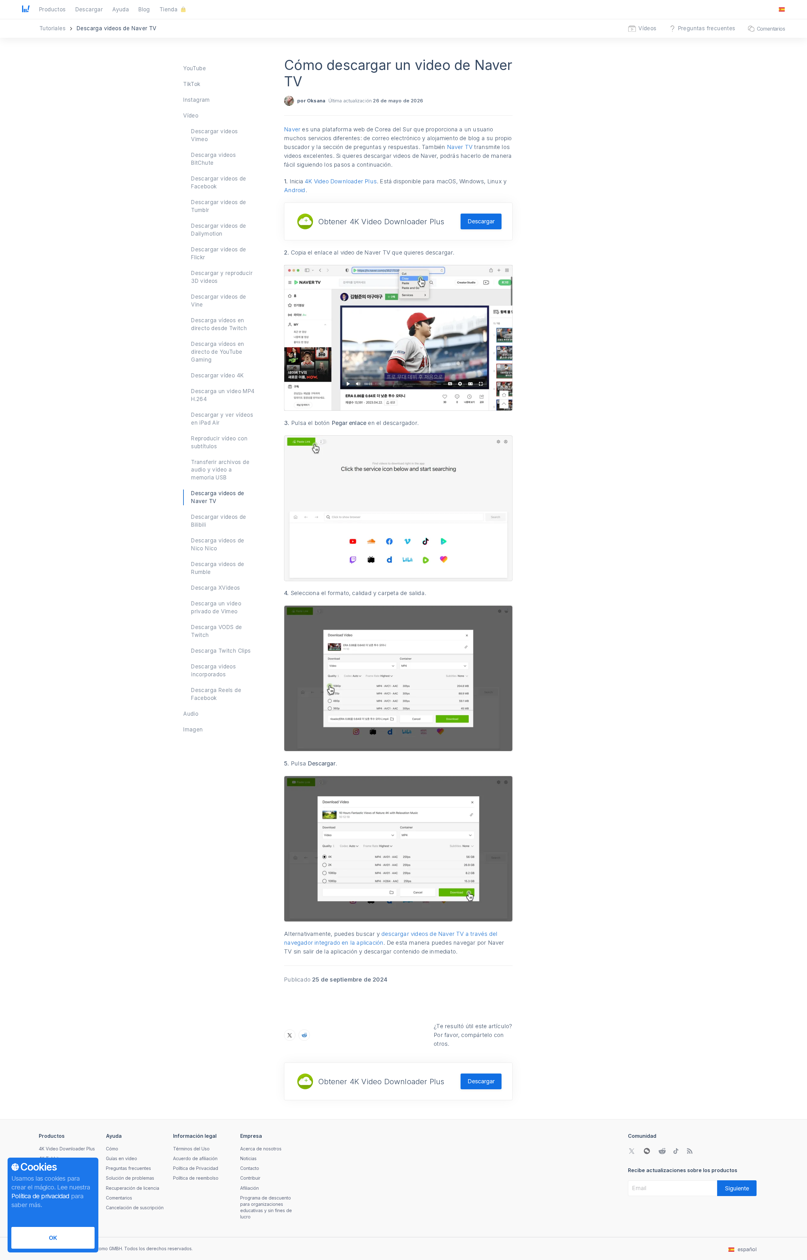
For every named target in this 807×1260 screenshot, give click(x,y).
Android (294, 190)
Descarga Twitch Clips (221, 651)
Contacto (249, 1168)
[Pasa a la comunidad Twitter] (632, 1151)
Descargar (481, 221)
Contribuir (250, 1178)
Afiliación (249, 1188)
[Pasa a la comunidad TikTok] (676, 1151)
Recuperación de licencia (132, 1188)
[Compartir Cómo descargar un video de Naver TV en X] (289, 1035)
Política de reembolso (195, 1178)
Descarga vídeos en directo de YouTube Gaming (217, 352)
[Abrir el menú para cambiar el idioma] (782, 9)
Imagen (193, 729)
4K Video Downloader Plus (341, 181)
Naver (292, 129)
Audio (190, 714)
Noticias (248, 1158)
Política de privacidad (40, 1196)
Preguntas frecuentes (128, 1168)
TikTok (191, 84)
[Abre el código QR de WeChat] (647, 1151)
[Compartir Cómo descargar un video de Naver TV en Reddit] (304, 1035)
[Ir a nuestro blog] (690, 1151)
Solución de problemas (130, 1178)
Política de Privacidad (195, 1168)
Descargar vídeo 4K (217, 375)
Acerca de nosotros (261, 1148)
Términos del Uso (191, 1148)
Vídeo (190, 115)
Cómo (112, 1148)
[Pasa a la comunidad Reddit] (662, 1151)
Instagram (196, 100)
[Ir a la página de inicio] (26, 9)
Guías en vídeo (121, 1158)
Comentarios (119, 1197)
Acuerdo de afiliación (195, 1158)
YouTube (194, 68)
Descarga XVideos (215, 588)
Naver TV (460, 147)
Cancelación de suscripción (135, 1207)
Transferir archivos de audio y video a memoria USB (220, 470)
